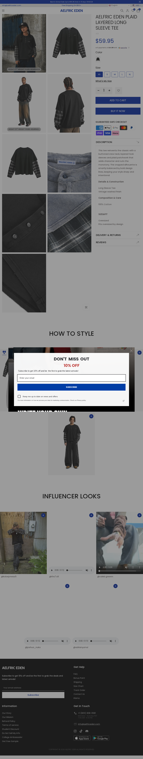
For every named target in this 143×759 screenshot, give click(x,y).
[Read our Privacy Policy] (123, 400)
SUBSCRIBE (71, 387)
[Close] (131, 350)
